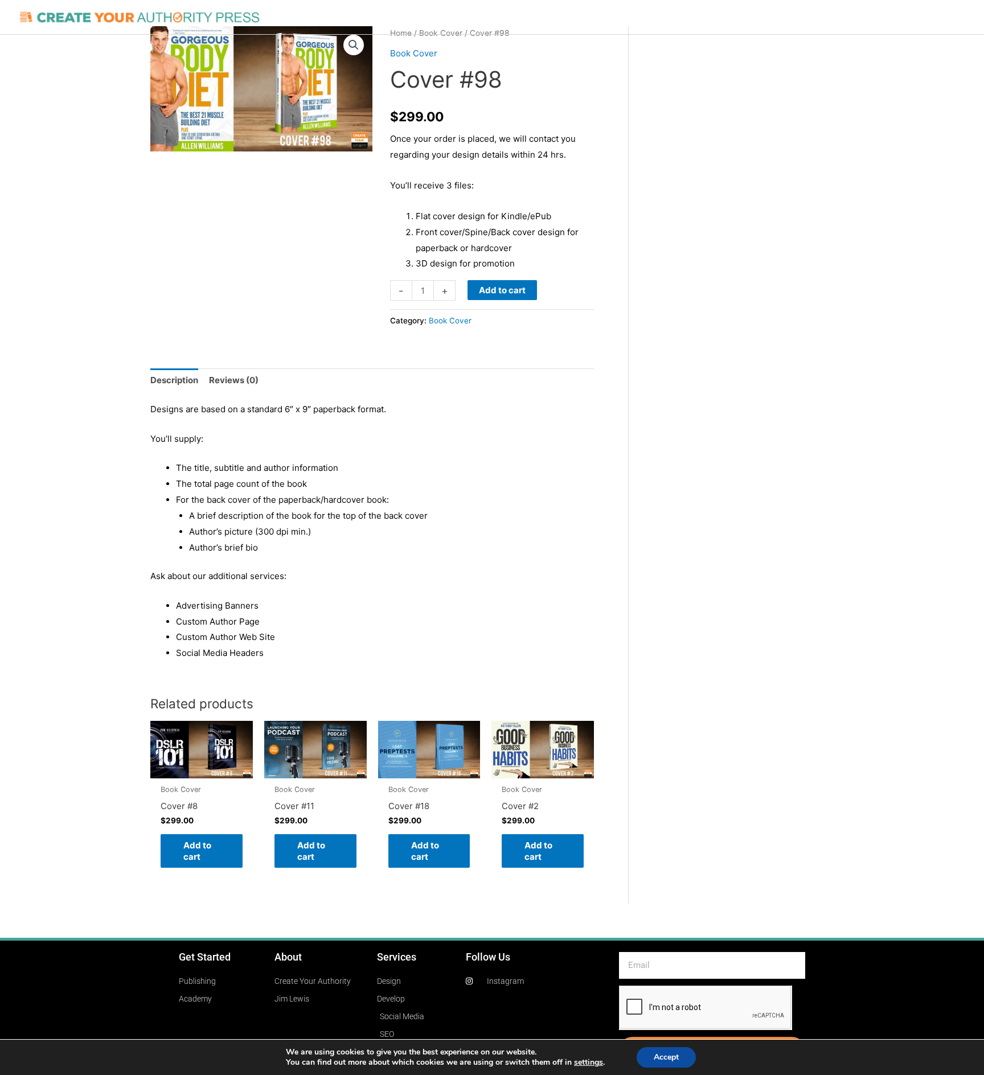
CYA (759, 17)
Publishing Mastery (560, 17)
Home (399, 17)
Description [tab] (174, 380)
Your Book (445, 17)
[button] (353, 45)
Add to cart (502, 290)
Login (842, 17)
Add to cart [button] (197, 851)
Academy (799, 17)
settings (588, 1062)
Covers (493, 17)
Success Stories (646, 17)
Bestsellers (715, 17)
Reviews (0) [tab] (234, 380)
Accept (666, 1057)
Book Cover (413, 53)
